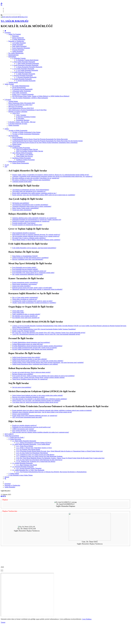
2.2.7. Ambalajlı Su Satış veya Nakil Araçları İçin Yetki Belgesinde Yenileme (39, 456)
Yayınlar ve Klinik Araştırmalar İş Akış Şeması (26, 132)
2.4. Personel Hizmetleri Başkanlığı (23, 466)
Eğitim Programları (14, 146)
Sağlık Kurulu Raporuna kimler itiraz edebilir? (26, 357)
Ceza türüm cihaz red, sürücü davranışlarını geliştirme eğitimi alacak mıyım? (35, 402)
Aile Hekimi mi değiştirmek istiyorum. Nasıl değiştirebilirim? (30, 189)
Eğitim (7, 129)
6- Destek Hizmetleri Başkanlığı (22, 79)
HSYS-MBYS (9, 434)
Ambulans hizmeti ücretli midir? (22, 181)
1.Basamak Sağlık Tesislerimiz (21, 91)
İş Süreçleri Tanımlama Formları (26, 117)
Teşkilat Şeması (13, 82)
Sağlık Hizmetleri (17, 51)
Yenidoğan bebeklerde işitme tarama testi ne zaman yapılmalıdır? (31, 206)
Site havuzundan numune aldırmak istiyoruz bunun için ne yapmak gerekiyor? (35, 236)
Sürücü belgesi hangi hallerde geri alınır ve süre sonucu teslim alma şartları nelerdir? (37, 395)
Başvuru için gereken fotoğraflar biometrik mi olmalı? (28, 397)
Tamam (3, 622)
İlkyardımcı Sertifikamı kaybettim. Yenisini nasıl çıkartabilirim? (31, 180)
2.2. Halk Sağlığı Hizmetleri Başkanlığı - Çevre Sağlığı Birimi (31, 444)
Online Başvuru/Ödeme (12, 435)
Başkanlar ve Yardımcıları (16, 41)
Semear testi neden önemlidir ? (21, 286)
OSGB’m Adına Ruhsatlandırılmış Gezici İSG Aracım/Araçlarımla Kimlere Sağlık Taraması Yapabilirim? (44, 329)
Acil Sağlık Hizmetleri (19, 43)
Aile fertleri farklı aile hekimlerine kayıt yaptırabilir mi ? (29, 191)
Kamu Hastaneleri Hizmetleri (21, 48)
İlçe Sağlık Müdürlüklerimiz (20, 86)
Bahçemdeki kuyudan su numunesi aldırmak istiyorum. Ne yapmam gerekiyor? (36, 234)
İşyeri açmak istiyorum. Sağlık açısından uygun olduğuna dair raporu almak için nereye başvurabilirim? (43, 376)
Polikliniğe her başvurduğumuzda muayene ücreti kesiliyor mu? (31, 427)
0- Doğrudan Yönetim (19, 58)
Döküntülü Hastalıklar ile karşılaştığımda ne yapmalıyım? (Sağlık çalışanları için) (36, 219)
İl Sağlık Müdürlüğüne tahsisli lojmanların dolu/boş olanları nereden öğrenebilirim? (37, 346)
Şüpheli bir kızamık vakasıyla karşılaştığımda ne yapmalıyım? (30, 221)
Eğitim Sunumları (13, 125)
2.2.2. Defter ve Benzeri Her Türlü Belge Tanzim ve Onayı (34, 448)
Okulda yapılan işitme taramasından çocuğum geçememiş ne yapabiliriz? (34, 302)
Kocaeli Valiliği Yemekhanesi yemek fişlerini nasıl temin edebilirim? (32, 349)
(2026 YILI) (16, 113)
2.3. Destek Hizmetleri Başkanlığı (22, 463)
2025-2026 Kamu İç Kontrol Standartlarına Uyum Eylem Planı (27, 110)
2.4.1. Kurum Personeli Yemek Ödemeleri (28, 468)
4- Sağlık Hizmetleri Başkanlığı (21, 72)
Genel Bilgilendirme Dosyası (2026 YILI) (21, 108)
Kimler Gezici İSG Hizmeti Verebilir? (23, 331)
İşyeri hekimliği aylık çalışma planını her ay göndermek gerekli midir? (33, 272)
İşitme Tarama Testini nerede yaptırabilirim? (25, 208)
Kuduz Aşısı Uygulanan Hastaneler (23, 94)
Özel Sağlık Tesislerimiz (19, 92)
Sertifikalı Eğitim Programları (21, 147)
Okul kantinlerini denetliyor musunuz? (23, 233)
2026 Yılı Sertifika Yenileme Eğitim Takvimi (29, 151)
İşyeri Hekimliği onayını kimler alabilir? (24, 267)
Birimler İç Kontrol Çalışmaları (17, 111)
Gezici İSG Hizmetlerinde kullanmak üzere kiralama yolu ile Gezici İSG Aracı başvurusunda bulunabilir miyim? (46, 334)
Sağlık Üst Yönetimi (14, 34)
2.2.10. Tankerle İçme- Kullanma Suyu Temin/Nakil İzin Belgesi (35, 461)
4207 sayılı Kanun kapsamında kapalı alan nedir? (27, 417)
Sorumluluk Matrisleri (22, 120)
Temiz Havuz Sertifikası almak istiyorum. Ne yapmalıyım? (30, 379)
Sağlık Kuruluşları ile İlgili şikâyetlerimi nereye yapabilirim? (30, 257)
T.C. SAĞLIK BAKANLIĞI (14, 21)
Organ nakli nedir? (18, 311)
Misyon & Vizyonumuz (15, 106)
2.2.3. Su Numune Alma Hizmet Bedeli (28, 449)
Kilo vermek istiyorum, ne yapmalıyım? (24, 430)
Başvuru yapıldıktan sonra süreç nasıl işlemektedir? (27, 259)
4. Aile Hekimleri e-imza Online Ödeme (20, 475)
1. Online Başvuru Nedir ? (16, 437)
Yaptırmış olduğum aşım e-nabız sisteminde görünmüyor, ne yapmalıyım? (34, 218)
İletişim (7, 477)
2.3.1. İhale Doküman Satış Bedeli (26, 465)
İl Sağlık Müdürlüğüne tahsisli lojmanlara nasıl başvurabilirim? (31, 342)
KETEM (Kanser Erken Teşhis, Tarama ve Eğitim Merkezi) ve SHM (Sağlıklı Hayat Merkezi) (40, 96)
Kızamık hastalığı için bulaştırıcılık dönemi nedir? (27, 225)
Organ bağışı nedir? (18, 312)
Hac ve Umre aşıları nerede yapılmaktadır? (25, 297)
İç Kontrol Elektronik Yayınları (17, 123)
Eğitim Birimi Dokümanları (16, 161)
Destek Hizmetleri (17, 44)
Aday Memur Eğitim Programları (22, 153)
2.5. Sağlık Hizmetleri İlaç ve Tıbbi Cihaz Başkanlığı (28, 470)
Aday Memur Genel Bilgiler (24, 154)
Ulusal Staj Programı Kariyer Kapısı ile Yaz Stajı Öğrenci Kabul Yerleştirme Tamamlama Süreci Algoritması (44, 142)
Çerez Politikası (86, 619)
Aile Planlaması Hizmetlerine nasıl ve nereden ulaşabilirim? (30, 204)
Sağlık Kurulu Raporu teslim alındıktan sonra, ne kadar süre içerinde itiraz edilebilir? (37, 361)
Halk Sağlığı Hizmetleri (19, 46)
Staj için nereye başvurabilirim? (21, 387)
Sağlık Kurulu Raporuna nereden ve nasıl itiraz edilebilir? (29, 359)
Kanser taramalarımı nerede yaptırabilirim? (25, 282)
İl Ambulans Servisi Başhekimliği (22, 89)
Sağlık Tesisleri (9, 84)
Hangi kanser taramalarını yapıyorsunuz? (24, 284)
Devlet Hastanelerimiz (19, 87)
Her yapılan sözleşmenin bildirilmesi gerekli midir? (27, 274)
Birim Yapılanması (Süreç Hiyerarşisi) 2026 (21, 103)
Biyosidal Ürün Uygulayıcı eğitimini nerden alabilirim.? (29, 238)
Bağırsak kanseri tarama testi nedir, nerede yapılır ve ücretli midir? (32, 287)
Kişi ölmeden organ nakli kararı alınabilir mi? (26, 317)
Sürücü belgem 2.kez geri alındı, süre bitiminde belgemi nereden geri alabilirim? (36, 400)
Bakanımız (15, 36)
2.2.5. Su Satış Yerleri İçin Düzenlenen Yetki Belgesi (32, 453)
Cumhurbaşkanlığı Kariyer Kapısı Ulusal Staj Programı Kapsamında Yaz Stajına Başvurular (40, 139)
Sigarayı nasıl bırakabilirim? (20, 414)
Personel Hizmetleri (18, 50)
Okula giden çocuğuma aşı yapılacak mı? (24, 299)
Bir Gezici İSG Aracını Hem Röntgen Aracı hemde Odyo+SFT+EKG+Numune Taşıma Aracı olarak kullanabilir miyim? (48, 332)
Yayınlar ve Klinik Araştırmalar (17, 130)
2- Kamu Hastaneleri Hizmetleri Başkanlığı (25, 65)
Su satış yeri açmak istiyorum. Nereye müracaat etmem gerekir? (31, 372)
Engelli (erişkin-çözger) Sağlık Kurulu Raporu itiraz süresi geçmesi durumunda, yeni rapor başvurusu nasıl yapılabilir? (48, 362)
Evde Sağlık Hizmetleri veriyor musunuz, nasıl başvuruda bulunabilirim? (34, 248)
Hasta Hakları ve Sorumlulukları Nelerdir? (25, 256)
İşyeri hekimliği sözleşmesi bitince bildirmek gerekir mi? (29, 271)
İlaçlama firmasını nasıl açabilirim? (22, 374)
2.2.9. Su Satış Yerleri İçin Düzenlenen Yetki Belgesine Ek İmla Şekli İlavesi (39, 460)
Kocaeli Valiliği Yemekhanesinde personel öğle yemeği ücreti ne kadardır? (34, 347)
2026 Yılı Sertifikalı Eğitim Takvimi (27, 149)
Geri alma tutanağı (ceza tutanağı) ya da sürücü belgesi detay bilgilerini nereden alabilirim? (39, 399)
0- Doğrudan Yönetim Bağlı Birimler (27, 60)
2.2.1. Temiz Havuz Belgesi (24, 446)
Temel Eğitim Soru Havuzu (24, 156)
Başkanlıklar (12, 56)
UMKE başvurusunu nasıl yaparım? (23, 429)
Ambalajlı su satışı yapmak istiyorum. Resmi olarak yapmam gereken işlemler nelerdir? (38, 377)
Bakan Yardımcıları (18, 37)
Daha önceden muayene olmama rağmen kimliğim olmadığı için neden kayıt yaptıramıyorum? (40, 432)
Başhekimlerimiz (13, 55)
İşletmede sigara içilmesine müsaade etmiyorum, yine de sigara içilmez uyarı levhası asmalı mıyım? (42, 412)
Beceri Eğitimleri (17, 137)
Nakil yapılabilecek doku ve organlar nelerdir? (26, 314)
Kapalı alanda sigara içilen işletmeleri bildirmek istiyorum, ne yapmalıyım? (34, 415)
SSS (6, 166)
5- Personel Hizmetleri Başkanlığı (22, 75)
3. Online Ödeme (13, 473)
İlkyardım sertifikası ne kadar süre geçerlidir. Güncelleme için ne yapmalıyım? (35, 178)
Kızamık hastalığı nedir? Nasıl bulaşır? (24, 223)
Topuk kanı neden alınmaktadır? (22, 210)
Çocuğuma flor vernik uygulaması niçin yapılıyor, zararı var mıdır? (32, 301)
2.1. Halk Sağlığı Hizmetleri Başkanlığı (24, 441)
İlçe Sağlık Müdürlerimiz (15, 53)
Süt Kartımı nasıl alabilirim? (20, 203)
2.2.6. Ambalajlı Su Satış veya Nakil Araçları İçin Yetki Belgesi (35, 454)
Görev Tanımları (21, 115)
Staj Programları (13, 135)
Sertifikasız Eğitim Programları (21, 158)
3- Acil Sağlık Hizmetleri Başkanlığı (23, 68)
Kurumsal (8, 32)
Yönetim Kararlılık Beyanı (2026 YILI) (20, 104)
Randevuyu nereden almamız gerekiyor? (24, 425)
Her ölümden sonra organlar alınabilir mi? (24, 316)
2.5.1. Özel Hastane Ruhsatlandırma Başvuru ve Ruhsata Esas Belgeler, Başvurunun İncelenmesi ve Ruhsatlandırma (51, 472)
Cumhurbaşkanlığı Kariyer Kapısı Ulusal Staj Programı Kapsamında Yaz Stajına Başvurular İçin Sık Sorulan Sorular (47, 141)
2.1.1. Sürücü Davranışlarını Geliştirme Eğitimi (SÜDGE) (33, 442)
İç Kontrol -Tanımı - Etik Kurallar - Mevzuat (21, 122)
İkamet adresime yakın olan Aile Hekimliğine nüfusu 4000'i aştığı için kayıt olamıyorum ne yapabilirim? (43, 195)
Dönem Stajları (16, 144)
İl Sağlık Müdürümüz (18, 39)
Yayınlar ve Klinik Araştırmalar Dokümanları (26, 134)
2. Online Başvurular (14, 439)
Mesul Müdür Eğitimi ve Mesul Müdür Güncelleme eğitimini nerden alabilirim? (36, 239)
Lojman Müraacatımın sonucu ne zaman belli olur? (27, 344)
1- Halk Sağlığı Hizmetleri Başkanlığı (23, 62)
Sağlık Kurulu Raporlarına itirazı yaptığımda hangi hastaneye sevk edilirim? (35, 364)
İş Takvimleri (20, 118)
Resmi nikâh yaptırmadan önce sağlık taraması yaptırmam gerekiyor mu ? (34, 193)
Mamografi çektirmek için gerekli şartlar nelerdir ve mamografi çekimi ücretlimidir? (37, 289)
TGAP (7, 165)
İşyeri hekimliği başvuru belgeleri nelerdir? (25, 269)
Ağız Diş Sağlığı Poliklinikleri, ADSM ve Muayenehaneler (30, 98)
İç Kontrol (8, 99)
